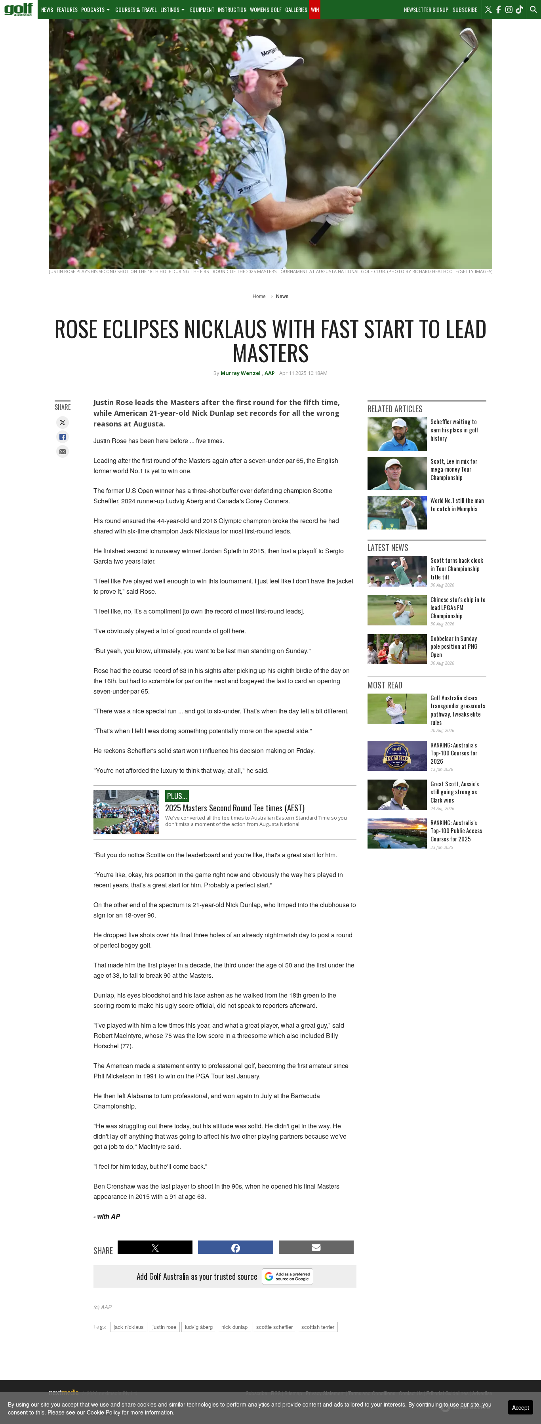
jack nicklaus (129, 1326)
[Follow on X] (488, 9)
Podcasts (93, 9)
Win (315, 9)
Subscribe (465, 9)
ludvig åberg (199, 1326)
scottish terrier (317, 1326)
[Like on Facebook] (498, 9)
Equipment (202, 9)
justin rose (164, 1326)
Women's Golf (266, 9)
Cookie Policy (103, 1412)
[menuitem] (19, 9)
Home (259, 295)
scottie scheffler (274, 1326)
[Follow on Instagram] (509, 9)
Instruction (232, 9)
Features (67, 9)
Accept (520, 1407)
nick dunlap (234, 1326)
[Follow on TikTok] (519, 9)
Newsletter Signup (426, 9)
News (47, 9)
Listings (169, 9)
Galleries (296, 9)
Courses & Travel (136, 9)
